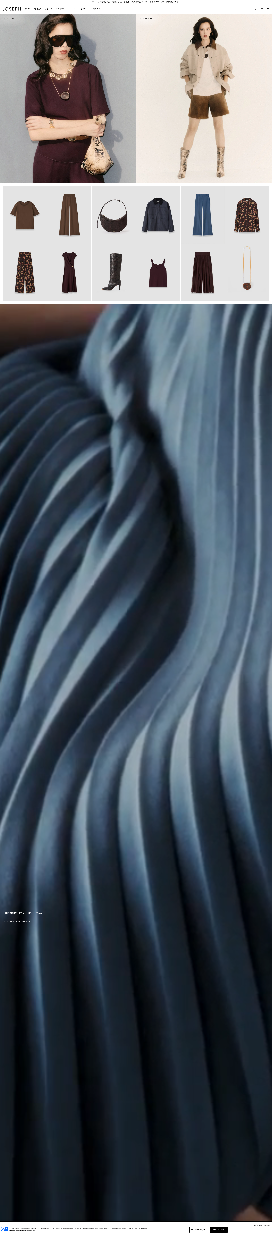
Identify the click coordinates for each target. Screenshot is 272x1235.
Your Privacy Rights (198, 1229)
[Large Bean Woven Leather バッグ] (114, 215)
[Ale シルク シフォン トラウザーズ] (203, 272)
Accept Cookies (218, 1229)
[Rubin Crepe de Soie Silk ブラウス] (25, 215)
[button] (37, 8)
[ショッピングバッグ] (268, 9)
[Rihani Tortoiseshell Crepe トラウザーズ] (25, 272)
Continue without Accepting (261, 1225)
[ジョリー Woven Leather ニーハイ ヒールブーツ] (114, 272)
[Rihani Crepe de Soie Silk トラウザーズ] (69, 215)
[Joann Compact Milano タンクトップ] (158, 272)
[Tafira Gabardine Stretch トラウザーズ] (203, 215)
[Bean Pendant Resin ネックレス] (247, 272)
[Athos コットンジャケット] (158, 215)
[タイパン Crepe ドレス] (69, 272)
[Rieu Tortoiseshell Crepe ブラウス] (247, 215)
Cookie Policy (32, 1230)
